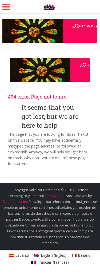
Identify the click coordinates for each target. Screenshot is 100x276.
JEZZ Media (54, 195)
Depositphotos (15, 201)
